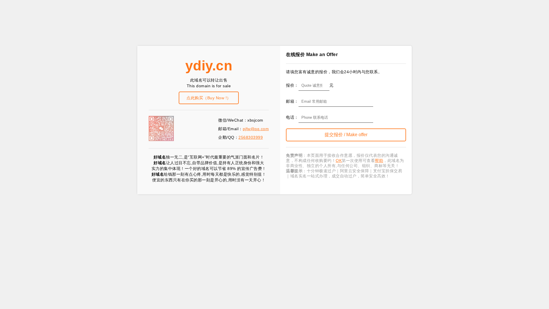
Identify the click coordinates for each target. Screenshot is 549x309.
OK (339, 160)
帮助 (379, 160)
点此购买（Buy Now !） (208, 98)
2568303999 (250, 137)
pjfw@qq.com (256, 128)
